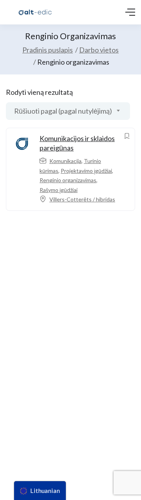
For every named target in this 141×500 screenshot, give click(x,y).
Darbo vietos (99, 49)
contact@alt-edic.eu (29, 343)
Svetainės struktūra (28, 443)
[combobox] (68, 111)
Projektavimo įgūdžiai (86, 170)
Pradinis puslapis (47, 49)
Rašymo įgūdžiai (59, 190)
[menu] (40, 490)
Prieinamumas (21, 429)
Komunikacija (65, 161)
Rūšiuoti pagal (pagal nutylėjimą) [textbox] (63, 111)
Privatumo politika (26, 415)
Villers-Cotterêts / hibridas (82, 199)
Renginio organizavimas (68, 180)
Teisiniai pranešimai (27, 401)
